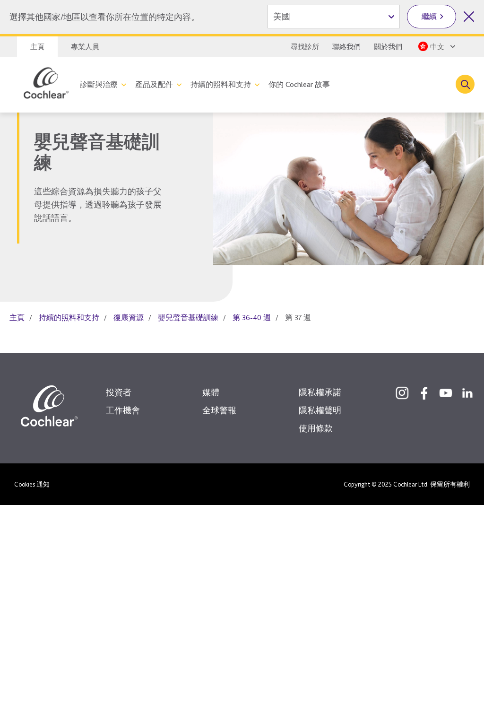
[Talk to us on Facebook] (424, 393)
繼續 (429, 16)
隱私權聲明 (320, 410)
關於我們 (388, 47)
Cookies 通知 (32, 484)
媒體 (210, 392)
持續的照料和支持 (220, 84)
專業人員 (85, 47)
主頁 (37, 47)
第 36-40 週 (252, 317)
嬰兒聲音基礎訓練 (188, 317)
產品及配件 (154, 84)
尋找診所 (305, 47)
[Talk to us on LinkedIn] (467, 393)
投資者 (118, 392)
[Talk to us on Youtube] (446, 393)
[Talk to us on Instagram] (402, 393)
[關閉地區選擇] (469, 16)
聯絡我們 (346, 47)
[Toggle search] (465, 84)
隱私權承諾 (320, 392)
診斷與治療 (99, 84)
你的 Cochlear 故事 (299, 84)
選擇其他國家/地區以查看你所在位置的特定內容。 (104, 17)
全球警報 (219, 410)
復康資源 (128, 317)
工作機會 (123, 410)
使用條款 (316, 428)
